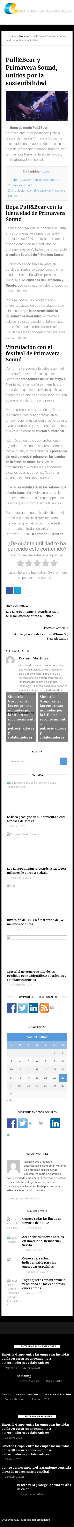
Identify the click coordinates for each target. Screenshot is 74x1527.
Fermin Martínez (29, 1381)
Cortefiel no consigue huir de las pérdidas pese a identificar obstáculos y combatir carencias (36, 976)
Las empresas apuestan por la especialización (36, 1394)
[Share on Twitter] (23, 1123)
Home (12, 36)
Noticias (24, 36)
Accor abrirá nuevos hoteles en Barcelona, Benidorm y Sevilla (43, 1241)
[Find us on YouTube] (55, 1011)
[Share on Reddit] (33, 1126)
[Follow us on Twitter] (23, 1008)
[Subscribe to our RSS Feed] (44, 1008)
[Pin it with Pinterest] (44, 1126)
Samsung (24, 1376)
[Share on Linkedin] (55, 1123)
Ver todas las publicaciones (23, 1198)
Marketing (11, 1367)
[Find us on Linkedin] (33, 1008)
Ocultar (46, 171)
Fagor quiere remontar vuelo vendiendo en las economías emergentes (43, 1284)
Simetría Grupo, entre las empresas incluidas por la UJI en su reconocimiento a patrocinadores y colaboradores (35, 1359)
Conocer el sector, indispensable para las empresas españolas (39, 1262)
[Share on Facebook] (12, 1123)
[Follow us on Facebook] (12, 1008)
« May (10, 1100)
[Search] (63, 761)
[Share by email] (12, 1138)
